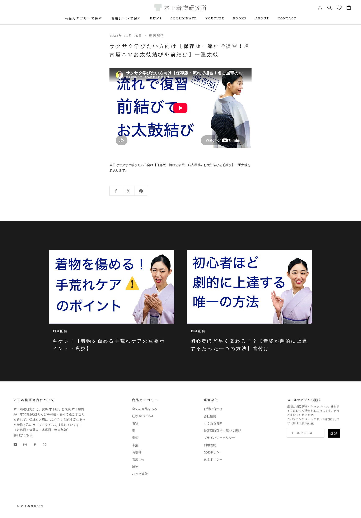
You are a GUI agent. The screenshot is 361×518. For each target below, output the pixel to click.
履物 (135, 466)
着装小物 (138, 459)
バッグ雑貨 (140, 474)
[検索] (329, 7)
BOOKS (240, 18)
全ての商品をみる (144, 409)
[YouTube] (15, 444)
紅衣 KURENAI (142, 416)
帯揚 (135, 445)
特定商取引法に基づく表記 (222, 430)
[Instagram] (25, 444)
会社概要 (210, 416)
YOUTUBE (215, 18)
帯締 (135, 437)
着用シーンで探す (126, 18)
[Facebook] (34, 444)
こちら (27, 435)
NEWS (156, 18)
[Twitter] (44, 444)
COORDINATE (183, 18)
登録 (334, 433)
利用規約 (210, 445)
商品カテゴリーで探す (83, 18)
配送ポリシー (213, 452)
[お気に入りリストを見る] (339, 7)
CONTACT (287, 18)
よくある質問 (213, 423)
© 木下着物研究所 (30, 506)
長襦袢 (136, 452)
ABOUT (262, 18)
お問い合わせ (213, 409)
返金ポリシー (213, 459)
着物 (135, 423)
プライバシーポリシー (219, 437)
